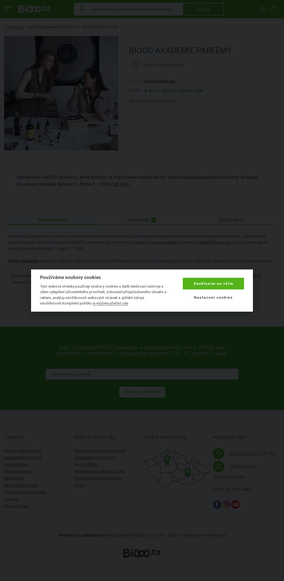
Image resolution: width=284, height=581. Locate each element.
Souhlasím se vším (214, 283)
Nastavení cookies (213, 297)
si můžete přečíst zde (110, 303)
